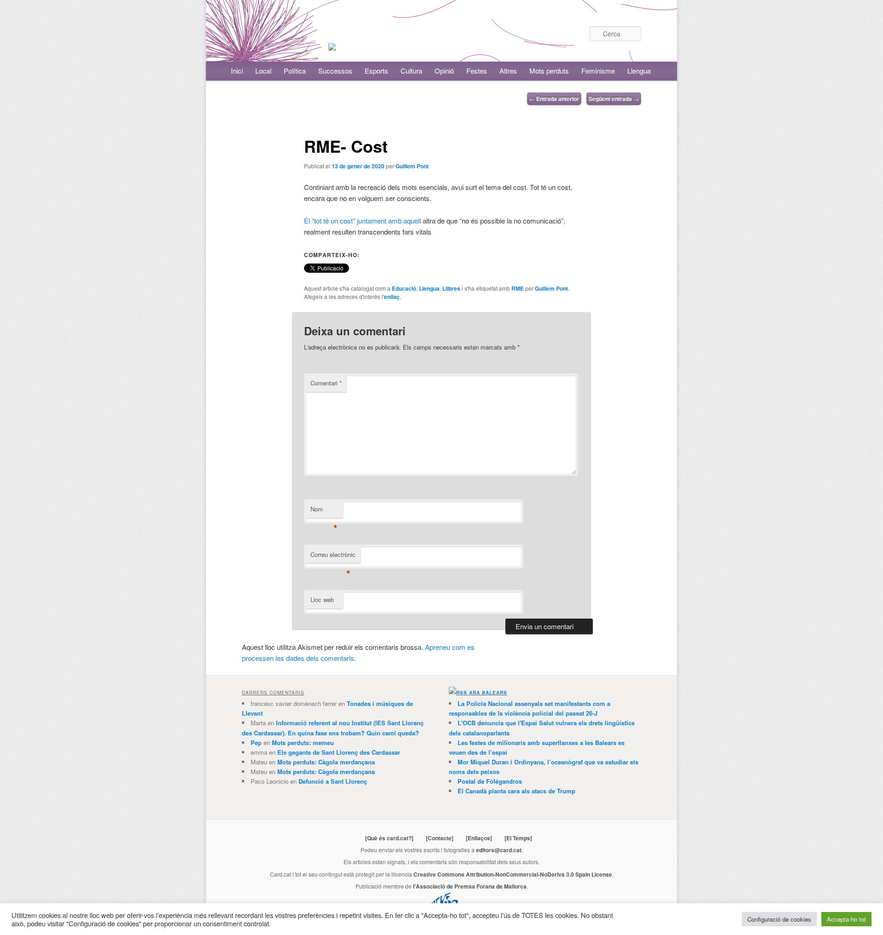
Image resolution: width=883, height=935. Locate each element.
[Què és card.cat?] (389, 838)
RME (517, 288)
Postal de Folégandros (490, 781)
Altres (508, 70)
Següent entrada (614, 98)
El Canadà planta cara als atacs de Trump (516, 790)
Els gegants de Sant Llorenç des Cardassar (338, 752)
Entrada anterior (554, 98)
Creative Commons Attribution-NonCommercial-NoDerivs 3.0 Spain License (512, 874)
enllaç (392, 297)
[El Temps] (518, 838)
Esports (376, 70)
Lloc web (322, 599)
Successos (335, 70)
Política (295, 70)
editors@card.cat (499, 850)
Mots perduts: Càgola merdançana (326, 761)
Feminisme (598, 70)
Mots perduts (549, 70)
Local (263, 70)
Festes (476, 70)
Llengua (639, 70)
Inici (237, 70)
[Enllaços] (479, 838)
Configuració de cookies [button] (779, 919)
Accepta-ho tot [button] (846, 919)
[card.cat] (332, 45)
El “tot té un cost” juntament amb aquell (362, 220)
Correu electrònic (332, 556)
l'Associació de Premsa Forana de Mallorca (470, 886)
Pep (256, 742)
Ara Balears (488, 692)
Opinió (444, 70)
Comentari (326, 383)
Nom (324, 511)
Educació (404, 288)
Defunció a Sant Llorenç (332, 781)
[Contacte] (439, 838)
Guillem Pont (412, 166)
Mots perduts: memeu (303, 742)
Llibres (451, 288)
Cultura (411, 70)
